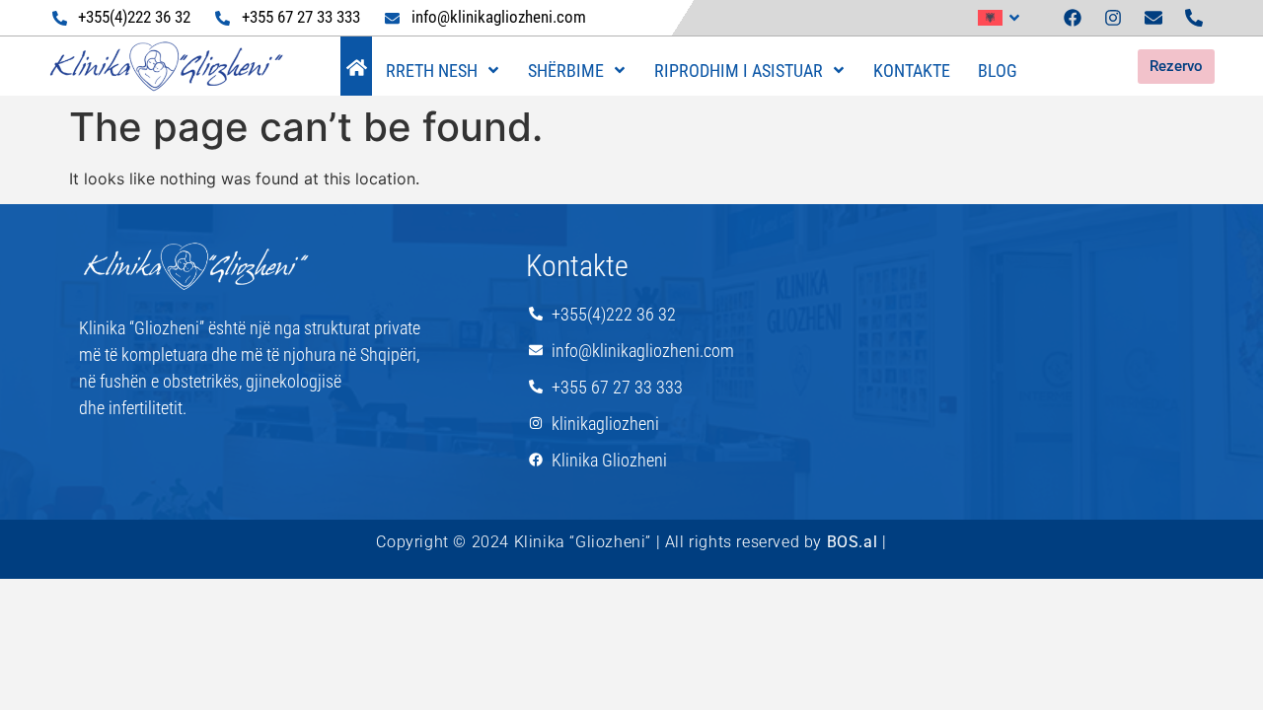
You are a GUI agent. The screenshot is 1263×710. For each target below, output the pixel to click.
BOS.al (852, 541)
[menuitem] (999, 18)
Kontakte (911, 70)
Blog (997, 70)
